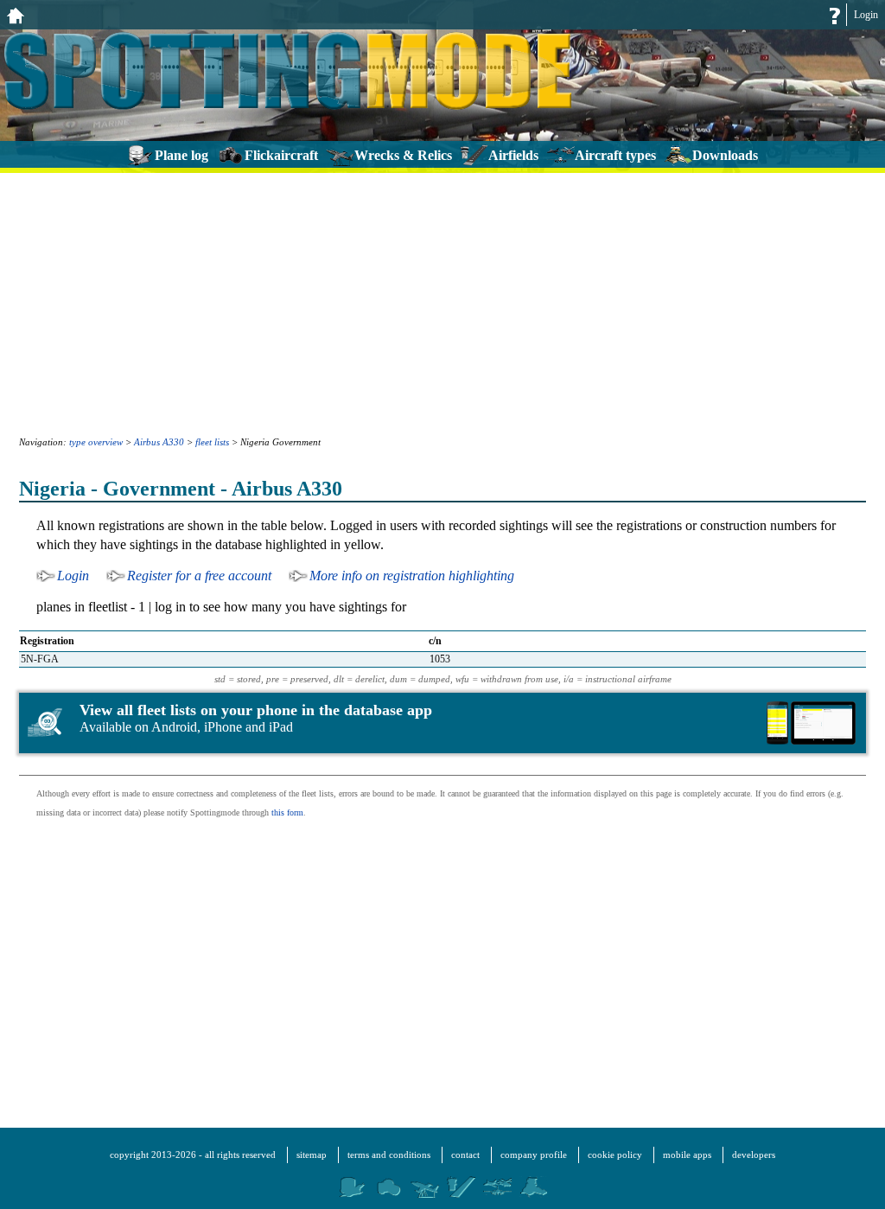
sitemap (311, 1154)
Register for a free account (199, 575)
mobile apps (687, 1154)
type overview (96, 442)
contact (465, 1154)
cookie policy (615, 1154)
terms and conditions (388, 1154)
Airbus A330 (159, 442)
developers (753, 1154)
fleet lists (212, 442)
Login (866, 15)
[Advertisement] (442, 303)
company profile (533, 1154)
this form (287, 812)
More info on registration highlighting (411, 575)
